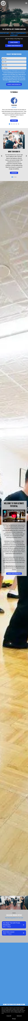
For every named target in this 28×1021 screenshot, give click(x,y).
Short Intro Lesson (8, 933)
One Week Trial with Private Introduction (11, 925)
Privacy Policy (18, 1011)
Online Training (14, 42)
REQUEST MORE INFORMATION (14, 573)
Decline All (19, 1015)
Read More (14, 120)
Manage (14, 1018)
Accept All (9, 1015)
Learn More (14, 172)
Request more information (14, 45)
